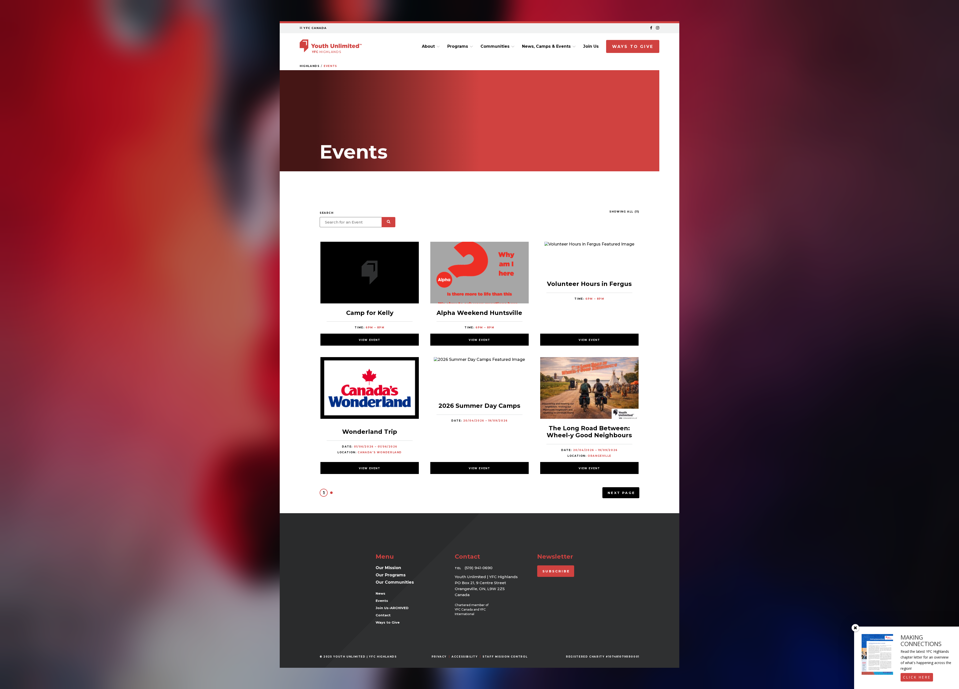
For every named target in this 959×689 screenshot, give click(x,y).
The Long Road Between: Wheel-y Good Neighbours (589, 432)
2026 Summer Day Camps (479, 405)
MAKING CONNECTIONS (921, 640)
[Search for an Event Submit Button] (388, 222)
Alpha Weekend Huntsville (479, 312)
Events (330, 66)
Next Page (621, 493)
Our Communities (395, 582)
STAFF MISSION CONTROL (504, 656)
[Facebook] (651, 28)
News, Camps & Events (546, 46)
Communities (494, 46)
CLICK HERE (917, 677)
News (380, 593)
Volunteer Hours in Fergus (589, 283)
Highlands (310, 66)
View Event (369, 340)
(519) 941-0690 (478, 567)
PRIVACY (439, 656)
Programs (457, 46)
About (428, 46)
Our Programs (391, 575)
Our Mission (388, 567)
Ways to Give (632, 46)
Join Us (591, 46)
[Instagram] (657, 28)
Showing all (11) (624, 211)
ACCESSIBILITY (465, 656)
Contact (383, 615)
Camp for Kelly (369, 312)
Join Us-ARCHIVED (392, 608)
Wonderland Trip (369, 431)
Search (327, 213)
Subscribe (556, 571)
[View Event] (369, 273)
